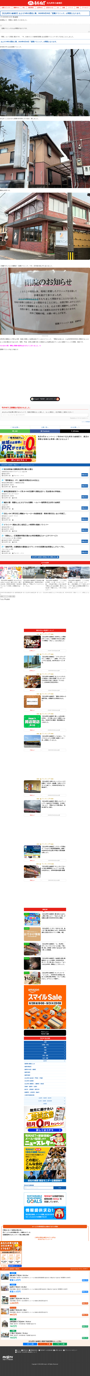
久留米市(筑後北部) (29, 1095)
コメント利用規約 (86, 421)
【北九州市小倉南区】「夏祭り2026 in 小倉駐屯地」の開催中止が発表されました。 (54, 698)
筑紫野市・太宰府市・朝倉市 (32, 1092)
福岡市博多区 (28, 1066)
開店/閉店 (31, 7)
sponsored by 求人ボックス (27, 465)
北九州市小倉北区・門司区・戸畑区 (34, 1078)
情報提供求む (34, 1350)
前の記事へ (15, 427)
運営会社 (25, 1350)
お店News (40, 7)
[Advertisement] (45, 615)
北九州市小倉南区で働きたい (10, 465)
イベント (70, 7)
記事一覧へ (45, 427)
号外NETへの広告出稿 (46, 1350)
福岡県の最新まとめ (30, 1063)
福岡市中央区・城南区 (30, 1069)
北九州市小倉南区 (54, 3)
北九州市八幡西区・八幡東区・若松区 (34, 1083)
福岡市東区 (27, 1072)
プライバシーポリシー (71, 1350)
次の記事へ (74, 427)
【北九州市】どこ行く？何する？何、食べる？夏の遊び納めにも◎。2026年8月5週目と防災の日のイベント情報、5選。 (54, 930)
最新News (16, 7)
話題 (63, 7)
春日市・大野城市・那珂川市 (32, 1089)
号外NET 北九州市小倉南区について (27, 1352)
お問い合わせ (58, 1350)
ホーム (19, 1350)
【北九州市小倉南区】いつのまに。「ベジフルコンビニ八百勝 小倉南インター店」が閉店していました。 (53, 738)
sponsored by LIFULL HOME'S (79, 1268)
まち (58, 7)
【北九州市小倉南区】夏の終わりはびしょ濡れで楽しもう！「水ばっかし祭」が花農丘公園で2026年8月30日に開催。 (53, 916)
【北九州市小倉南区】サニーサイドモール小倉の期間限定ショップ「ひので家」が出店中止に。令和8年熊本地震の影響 (53, 868)
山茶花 (8, 599)
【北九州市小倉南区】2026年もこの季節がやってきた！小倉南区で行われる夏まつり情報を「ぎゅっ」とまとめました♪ (54, 638)
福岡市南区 (27, 1075)
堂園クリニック (4, 596)
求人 (24, 7)
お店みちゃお (49, 7)
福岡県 (16, 17)
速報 (77, 7)
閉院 (14, 596)
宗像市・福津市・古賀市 (31, 1086)
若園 (10, 596)
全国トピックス (6, 7)
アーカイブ (85, 7)
